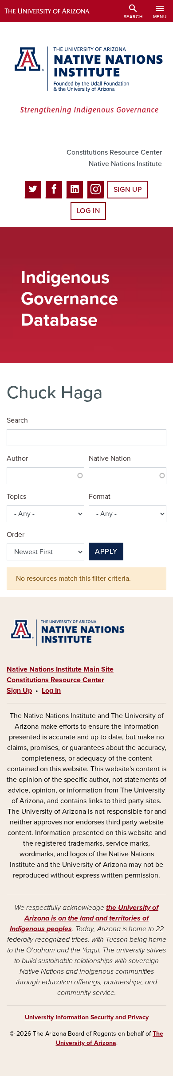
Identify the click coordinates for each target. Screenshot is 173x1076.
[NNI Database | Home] (86, 81)
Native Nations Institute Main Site (60, 669)
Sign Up (128, 189)
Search (17, 420)
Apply (106, 551)
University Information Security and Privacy (87, 1017)
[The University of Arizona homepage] (53, 11)
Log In (88, 210)
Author (17, 458)
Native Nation (110, 458)
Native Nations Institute (125, 163)
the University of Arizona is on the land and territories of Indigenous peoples (84, 918)
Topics (16, 496)
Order (15, 534)
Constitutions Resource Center (114, 152)
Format (99, 496)
